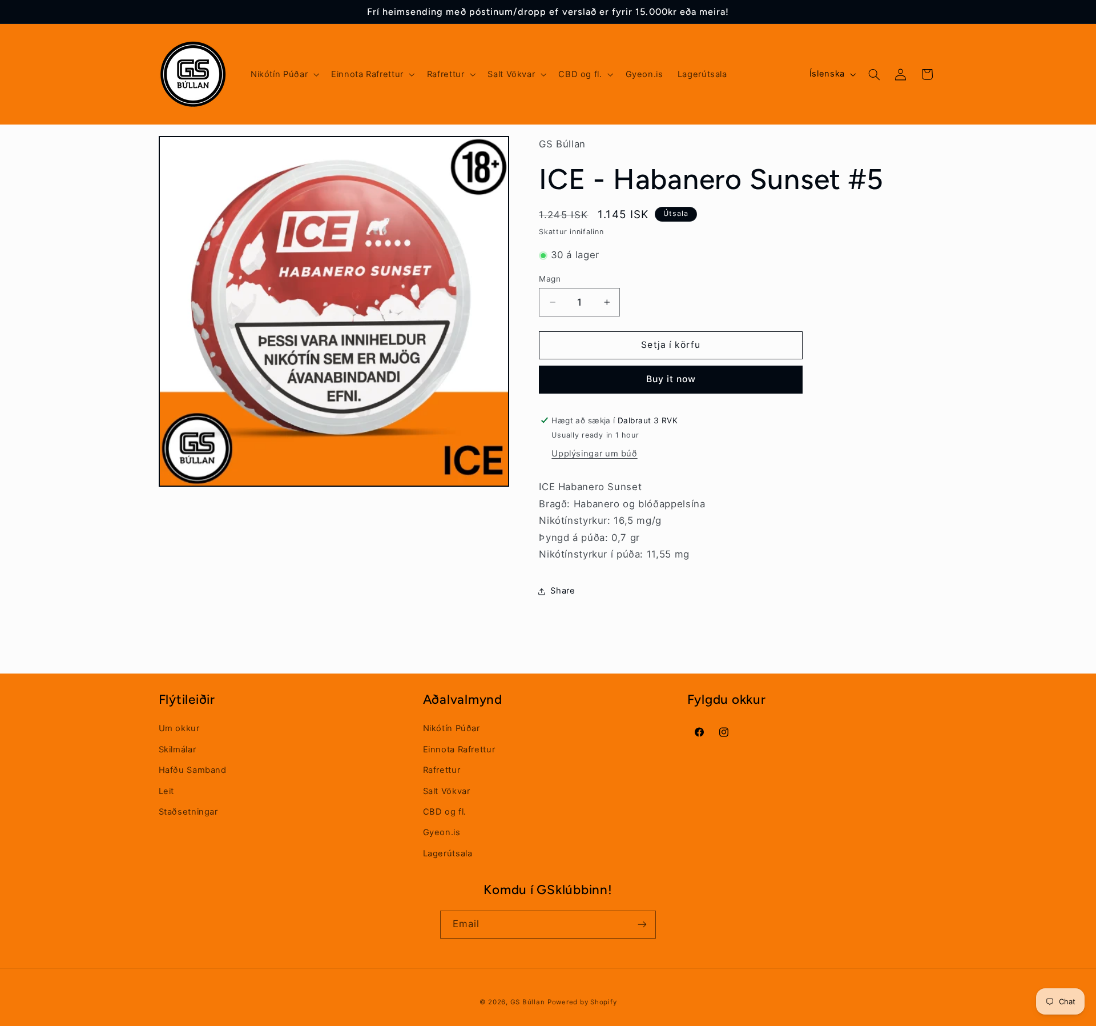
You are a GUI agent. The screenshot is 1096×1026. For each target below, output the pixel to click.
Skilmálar (177, 749)
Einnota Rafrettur (459, 749)
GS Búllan (527, 1001)
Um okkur (179, 728)
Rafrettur (442, 770)
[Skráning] (642, 924)
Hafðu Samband (193, 770)
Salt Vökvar (446, 790)
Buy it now (671, 379)
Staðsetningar (188, 811)
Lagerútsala (448, 853)
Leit (167, 790)
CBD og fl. (444, 811)
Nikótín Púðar (451, 728)
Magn (550, 278)
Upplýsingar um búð (594, 454)
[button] (283, 74)
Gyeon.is (442, 832)
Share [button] (562, 591)
